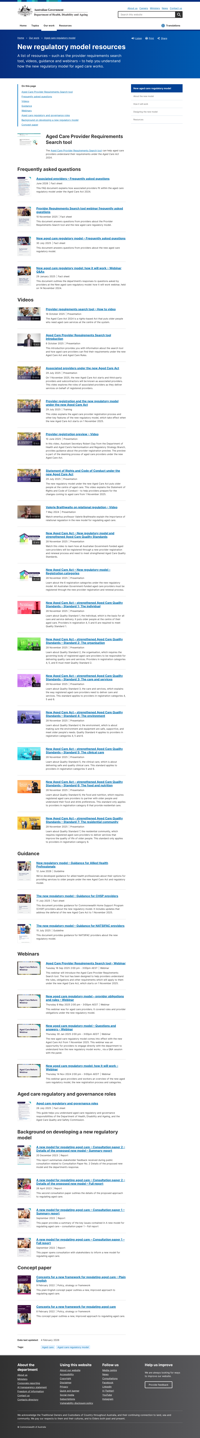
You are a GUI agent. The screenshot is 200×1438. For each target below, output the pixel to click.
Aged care (48, 1347)
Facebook (107, 1382)
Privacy (64, 1386)
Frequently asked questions (37, 96)
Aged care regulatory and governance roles (46, 115)
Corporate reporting (28, 1383)
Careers (143, 8)
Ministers (155, 8)
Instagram (107, 1399)
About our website (70, 1370)
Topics (35, 25)
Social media (67, 1394)
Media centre (109, 1370)
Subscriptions (67, 1399)
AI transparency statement (32, 1387)
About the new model (143, 96)
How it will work (140, 104)
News (165, 8)
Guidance (27, 105)
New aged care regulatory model (152, 88)
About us (132, 8)
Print (151, 38)
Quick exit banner (69, 1390)
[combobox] (147, 14)
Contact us (176, 8)
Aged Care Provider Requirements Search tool (47, 91)
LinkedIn (107, 1386)
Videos (25, 101)
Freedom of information (30, 1391)
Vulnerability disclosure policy (76, 1403)
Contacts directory (27, 1399)
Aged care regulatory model (59, 37)
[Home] (52, 10)
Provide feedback (158, 1384)
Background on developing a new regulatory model (50, 120)
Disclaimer (65, 1382)
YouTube (107, 1394)
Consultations (110, 1378)
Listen (138, 38)
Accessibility (67, 1374)
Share (164, 38)
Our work (49, 25)
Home (23, 25)
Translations (173, 25)
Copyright (65, 1378)
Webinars (27, 110)
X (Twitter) (108, 1390)
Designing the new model (145, 111)
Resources (65, 25)
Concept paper (30, 124)
